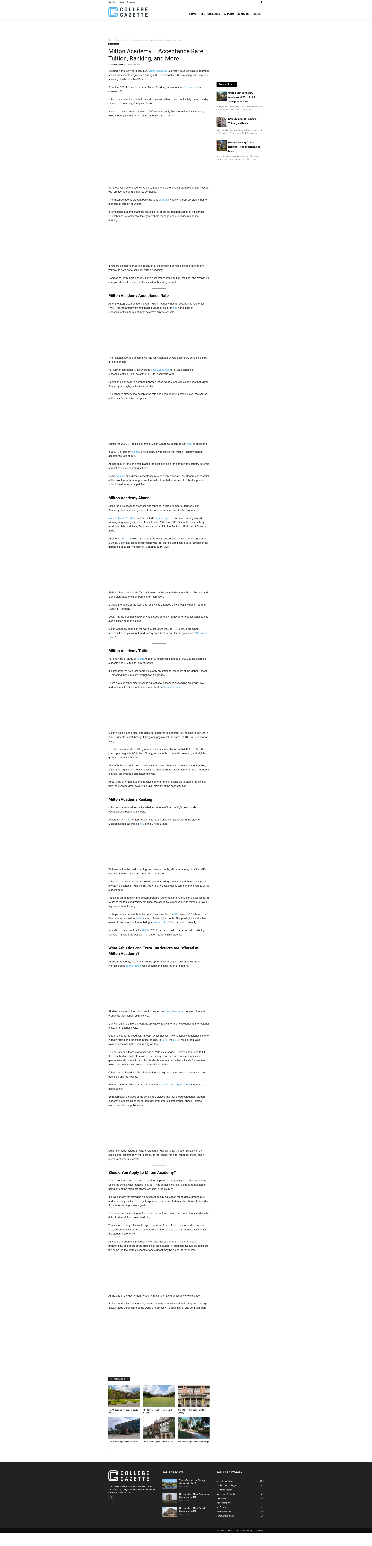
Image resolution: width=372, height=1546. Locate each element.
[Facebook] (261, 2)
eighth (145, 930)
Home (192, 13)
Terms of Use (232, 1530)
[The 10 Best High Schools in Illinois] (159, 1428)
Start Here (112, 2)
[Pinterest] (125, 1327)
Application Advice (236, 13)
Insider (135, 451)
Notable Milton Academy (122, 518)
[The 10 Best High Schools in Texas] (124, 1428)
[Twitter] (118, 1327)
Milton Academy (158, 71)
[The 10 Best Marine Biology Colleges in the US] (169, 1484)
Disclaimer (259, 1530)
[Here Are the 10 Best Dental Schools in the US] (169, 1512)
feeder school (161, 922)
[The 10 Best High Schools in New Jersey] (194, 1396)
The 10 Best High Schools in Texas (123, 1442)
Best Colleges (210, 13)
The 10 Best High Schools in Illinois (158, 1442)
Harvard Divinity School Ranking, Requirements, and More (244, 147)
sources (120, 476)
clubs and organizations (177, 1084)
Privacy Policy (246, 1530)
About (121, 2)
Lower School (172, 687)
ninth (145, 934)
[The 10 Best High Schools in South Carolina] (124, 1396)
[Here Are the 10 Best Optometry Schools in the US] (169, 1498)
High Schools (121, 40)
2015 (164, 1039)
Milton (140, 658)
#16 (142, 823)
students (164, 199)
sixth (139, 918)
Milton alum (125, 538)
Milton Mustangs (173, 1011)
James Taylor (162, 518)
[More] (138, 1327)
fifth (174, 307)
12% (189, 443)
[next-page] (115, 1447)
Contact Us (131, 2)
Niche (127, 819)
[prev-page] (110, 1447)
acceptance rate (160, 369)
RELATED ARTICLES (119, 1379)
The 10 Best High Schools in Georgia (193, 1442)
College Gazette (118, 64)
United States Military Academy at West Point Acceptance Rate (241, 97)
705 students (190, 87)
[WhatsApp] (131, 1327)
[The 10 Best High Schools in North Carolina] (159, 1396)
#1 (175, 914)
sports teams (133, 965)
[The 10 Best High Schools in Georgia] (194, 1428)
